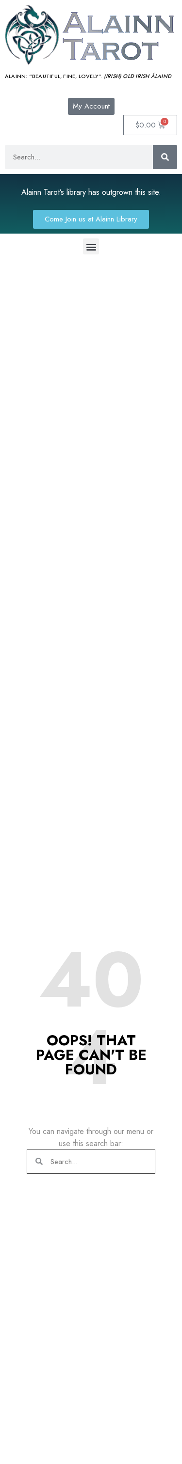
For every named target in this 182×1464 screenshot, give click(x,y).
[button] (91, 246)
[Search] (165, 157)
